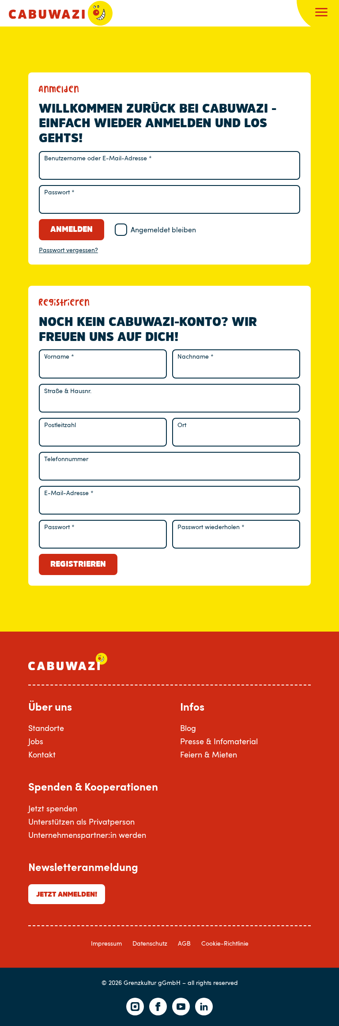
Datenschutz (149, 943)
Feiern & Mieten (208, 754)
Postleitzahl (60, 424)
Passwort (59, 192)
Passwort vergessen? (68, 250)
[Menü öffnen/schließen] (321, 13)
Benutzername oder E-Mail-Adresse (98, 158)
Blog (188, 728)
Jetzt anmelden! (66, 893)
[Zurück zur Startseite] (61, 13)
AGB (184, 943)
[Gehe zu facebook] (158, 1006)
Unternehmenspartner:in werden (87, 834)
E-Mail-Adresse (69, 492)
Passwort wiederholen (211, 526)
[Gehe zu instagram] (135, 1006)
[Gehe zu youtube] (181, 1006)
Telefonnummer (66, 458)
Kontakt (42, 754)
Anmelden (71, 229)
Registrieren (78, 564)
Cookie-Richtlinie (225, 943)
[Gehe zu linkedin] (204, 1006)
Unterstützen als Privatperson (81, 821)
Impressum (106, 943)
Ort (181, 424)
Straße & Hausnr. (67, 390)
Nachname (195, 356)
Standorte (46, 728)
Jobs (35, 741)
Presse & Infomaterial (219, 741)
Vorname (59, 356)
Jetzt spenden (52, 808)
